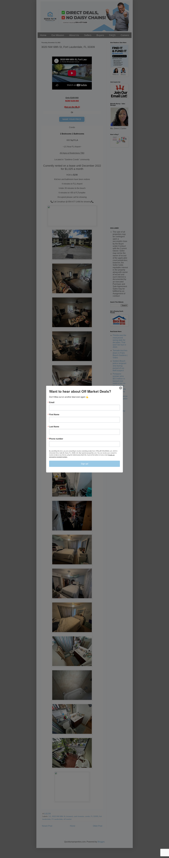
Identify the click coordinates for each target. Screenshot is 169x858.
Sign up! (84, 464)
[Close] (120, 387)
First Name (54, 414)
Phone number (56, 439)
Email (51, 402)
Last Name (54, 426)
